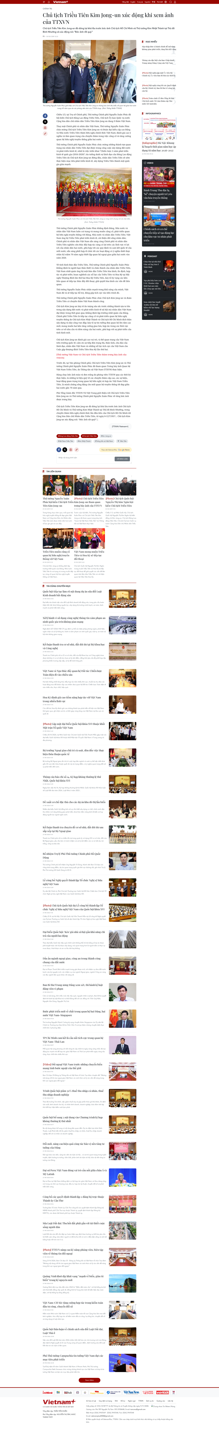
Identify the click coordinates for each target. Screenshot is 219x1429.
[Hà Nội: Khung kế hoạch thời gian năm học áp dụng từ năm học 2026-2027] (159, 128)
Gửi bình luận (122, 459)
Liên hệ (170, 1401)
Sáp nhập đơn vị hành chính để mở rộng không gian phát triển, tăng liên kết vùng (159, 47)
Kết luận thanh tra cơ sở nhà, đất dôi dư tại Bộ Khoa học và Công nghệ (74, 646)
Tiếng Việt (125, 2)
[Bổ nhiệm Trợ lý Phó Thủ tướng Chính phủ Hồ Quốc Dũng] (122, 861)
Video (150, 163)
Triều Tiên (123, 441)
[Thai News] (85, 1392)
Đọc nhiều (151, 41)
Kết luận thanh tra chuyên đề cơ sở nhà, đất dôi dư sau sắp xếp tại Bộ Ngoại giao (73, 829)
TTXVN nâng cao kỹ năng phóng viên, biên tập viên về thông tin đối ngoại (73, 1251)
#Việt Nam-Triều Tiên (65, 441)
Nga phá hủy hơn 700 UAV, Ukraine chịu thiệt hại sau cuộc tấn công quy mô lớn (152, 284)
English (132, 2)
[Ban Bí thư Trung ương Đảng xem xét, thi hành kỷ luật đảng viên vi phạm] (122, 992)
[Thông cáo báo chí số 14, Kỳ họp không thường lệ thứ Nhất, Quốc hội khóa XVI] (122, 784)
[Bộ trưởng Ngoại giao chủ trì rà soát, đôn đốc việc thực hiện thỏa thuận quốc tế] (122, 757)
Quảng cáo (160, 1401)
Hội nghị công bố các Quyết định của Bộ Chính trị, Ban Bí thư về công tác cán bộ (159, 88)
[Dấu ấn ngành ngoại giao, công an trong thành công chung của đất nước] (122, 966)
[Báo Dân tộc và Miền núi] (45, 1392)
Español (147, 2)
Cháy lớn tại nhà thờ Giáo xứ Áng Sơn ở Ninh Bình (152, 264)
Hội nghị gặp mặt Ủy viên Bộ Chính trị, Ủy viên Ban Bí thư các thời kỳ (158, 74)
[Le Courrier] (147, 1392)
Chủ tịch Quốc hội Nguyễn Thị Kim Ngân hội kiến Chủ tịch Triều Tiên (120, 502)
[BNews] (58, 1392)
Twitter (45, 121)
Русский (160, 2)
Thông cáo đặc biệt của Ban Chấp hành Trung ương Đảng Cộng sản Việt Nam (158, 61)
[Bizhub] (68, 1392)
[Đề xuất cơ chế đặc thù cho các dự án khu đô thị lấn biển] (122, 809)
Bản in (45, 127)
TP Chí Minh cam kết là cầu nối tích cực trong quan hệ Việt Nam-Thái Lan (73, 1039)
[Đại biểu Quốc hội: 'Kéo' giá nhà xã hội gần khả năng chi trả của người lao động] (122, 939)
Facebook (45, 115)
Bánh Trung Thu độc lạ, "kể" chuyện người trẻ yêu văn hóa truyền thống (158, 193)
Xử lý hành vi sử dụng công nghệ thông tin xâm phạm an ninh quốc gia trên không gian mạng (74, 619)
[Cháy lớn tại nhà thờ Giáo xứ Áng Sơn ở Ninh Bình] (169, 266)
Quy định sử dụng (105, 1401)
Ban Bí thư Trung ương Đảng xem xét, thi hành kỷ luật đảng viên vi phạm (73, 986)
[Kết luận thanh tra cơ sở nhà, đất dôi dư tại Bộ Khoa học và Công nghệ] (122, 652)
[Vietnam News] (131, 1392)
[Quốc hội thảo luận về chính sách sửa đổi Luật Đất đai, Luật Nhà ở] (122, 1336)
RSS (116, 1401)
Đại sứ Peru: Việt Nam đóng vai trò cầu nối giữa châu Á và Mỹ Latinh (75, 1172)
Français (140, 2)
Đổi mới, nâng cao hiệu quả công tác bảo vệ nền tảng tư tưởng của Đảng (73, 1145)
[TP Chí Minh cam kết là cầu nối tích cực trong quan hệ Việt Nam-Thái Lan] (122, 1045)
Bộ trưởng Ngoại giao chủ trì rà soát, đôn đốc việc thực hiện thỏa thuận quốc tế (73, 752)
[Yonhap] (114, 1392)
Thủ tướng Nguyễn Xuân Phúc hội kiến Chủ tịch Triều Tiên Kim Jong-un (58, 502)
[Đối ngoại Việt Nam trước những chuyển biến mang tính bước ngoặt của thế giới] (122, 1071)
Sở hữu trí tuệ (91, 1401)
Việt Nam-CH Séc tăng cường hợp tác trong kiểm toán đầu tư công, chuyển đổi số (73, 1304)
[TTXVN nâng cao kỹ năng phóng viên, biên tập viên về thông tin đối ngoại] (122, 1257)
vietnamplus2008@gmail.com (102, 1416)
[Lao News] (77, 1392)
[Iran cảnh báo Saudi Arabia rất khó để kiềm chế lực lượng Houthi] (169, 306)
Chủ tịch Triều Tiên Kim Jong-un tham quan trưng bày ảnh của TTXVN (89, 502)
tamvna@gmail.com (138, 1409)
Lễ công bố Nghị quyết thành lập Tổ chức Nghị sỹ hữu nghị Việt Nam (72, 882)
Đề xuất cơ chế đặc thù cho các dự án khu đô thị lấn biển (74, 802)
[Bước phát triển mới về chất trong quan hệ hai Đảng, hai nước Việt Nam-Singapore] (122, 1019)
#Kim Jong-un (106, 436)
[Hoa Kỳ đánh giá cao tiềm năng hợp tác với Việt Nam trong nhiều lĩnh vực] (122, 704)
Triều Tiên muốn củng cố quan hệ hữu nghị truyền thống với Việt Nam (56, 555)
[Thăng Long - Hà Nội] (165, 2)
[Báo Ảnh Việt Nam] (162, 1392)
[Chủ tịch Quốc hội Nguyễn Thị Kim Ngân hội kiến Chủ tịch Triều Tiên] (121, 485)
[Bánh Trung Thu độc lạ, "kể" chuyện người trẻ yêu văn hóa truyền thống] (159, 177)
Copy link (45, 133)
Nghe (151, 271)
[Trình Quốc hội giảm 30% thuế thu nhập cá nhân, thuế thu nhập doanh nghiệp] (122, 1098)
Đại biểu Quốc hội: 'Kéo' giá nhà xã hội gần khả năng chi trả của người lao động (74, 933)
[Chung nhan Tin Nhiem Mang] (163, 1406)
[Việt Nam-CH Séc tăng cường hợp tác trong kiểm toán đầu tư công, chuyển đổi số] (122, 1310)
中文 (153, 2)
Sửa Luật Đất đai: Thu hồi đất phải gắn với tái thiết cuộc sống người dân (74, 1225)
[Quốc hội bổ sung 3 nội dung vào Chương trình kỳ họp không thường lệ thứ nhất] (122, 1124)
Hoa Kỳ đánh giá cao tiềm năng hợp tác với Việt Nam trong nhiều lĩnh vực (72, 699)
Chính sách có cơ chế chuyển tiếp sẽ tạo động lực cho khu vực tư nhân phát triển (159, 234)
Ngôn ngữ (132, 1401)
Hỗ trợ (123, 1401)
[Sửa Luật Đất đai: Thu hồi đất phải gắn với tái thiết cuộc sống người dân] (122, 1230)
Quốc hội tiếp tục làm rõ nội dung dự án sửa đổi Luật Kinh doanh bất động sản (72, 593)
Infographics (153, 113)
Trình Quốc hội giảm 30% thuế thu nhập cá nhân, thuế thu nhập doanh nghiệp (73, 1092)
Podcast (152, 256)
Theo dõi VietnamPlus (109, 450)
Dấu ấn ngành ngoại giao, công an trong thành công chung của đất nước (72, 960)
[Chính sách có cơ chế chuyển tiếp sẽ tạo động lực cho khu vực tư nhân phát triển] (159, 216)
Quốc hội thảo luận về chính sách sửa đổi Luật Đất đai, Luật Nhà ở (73, 1331)
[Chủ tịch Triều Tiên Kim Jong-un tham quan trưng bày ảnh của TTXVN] (89, 485)
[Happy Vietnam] (97, 1392)
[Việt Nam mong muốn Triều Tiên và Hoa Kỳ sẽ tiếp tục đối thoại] (89, 538)
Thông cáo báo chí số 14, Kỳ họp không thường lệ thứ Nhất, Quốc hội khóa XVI (72, 778)
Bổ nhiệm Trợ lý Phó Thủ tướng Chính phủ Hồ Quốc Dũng (72, 855)
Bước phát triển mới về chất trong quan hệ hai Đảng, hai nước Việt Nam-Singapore (74, 1013)
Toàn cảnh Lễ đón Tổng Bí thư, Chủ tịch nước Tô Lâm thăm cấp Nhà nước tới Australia (158, 101)
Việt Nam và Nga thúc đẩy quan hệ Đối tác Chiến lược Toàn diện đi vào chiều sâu (72, 672)
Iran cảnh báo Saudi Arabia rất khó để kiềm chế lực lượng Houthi (152, 306)
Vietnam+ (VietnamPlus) (60, 2)
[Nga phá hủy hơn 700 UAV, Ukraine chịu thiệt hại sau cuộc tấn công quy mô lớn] (169, 285)
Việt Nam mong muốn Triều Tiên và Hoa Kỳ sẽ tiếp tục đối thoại (89, 555)
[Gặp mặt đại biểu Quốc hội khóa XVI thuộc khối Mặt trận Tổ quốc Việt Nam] (122, 731)
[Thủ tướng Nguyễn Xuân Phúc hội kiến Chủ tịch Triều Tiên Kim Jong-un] (58, 485)
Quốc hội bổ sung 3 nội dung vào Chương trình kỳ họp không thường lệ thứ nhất (73, 1119)
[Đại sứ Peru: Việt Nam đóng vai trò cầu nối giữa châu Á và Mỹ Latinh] (122, 1177)
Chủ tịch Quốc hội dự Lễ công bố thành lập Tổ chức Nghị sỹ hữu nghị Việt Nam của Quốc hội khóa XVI (73, 907)
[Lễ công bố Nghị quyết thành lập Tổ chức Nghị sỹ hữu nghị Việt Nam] (122, 887)
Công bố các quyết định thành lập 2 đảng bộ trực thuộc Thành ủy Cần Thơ (73, 1198)
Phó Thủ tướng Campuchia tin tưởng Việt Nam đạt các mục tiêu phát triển (73, 1357)
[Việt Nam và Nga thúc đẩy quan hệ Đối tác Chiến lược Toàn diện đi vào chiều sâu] (122, 678)
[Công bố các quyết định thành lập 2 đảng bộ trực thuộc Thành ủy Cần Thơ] (122, 1204)
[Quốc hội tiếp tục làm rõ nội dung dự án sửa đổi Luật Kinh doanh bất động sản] (122, 599)
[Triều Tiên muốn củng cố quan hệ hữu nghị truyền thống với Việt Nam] (58, 538)
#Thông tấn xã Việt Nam (104, 441)
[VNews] (173, 1392)
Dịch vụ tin (150, 1401)
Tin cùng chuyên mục (58, 586)
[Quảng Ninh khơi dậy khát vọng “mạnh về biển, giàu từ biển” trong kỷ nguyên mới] (122, 1283)
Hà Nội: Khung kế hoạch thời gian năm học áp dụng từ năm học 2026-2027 (159, 146)
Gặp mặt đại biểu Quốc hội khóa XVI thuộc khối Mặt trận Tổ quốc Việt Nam (74, 725)
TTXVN (140, 1401)
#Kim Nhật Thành (84, 441)
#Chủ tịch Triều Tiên (89, 436)
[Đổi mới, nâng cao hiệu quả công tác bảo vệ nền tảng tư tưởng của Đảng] (122, 1151)
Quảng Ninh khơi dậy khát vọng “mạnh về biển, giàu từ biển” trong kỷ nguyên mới (73, 1278)
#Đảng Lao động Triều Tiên (68, 436)
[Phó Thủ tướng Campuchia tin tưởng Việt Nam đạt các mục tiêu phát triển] (122, 1363)
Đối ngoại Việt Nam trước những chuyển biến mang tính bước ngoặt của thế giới (72, 1066)
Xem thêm (89, 1380)
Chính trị (47, 8)
